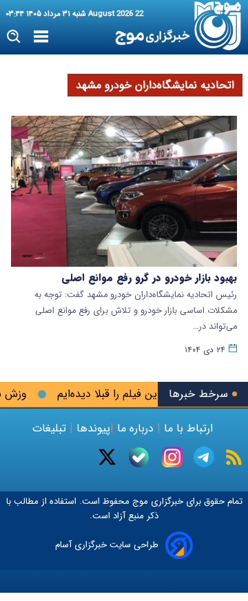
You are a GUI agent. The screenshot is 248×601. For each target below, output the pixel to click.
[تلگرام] (204, 457)
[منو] (41, 37)
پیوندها (91, 428)
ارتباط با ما (188, 428)
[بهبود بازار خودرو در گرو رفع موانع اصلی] (124, 191)
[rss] (233, 457)
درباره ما (135, 428)
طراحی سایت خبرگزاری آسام (106, 545)
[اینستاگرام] (172, 457)
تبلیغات (51, 428)
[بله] (139, 457)
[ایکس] (107, 457)
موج (139, 501)
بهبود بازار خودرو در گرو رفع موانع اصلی (149, 277)
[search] (14, 36)
